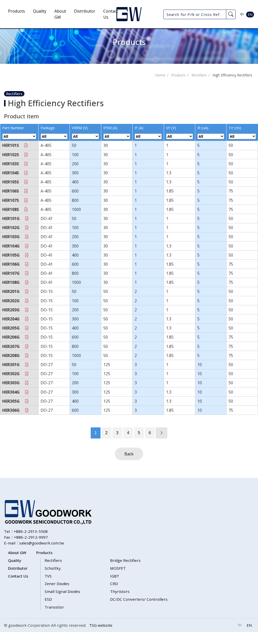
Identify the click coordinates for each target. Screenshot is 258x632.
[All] (19, 136)
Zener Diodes (57, 583)
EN (250, 14)
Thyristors (120, 591)
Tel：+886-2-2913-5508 (26, 531)
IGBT (114, 576)
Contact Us (110, 14)
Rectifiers (199, 75)
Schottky (53, 568)
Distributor (84, 11)
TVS (48, 576)
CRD (114, 583)
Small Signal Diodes (62, 591)
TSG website (100, 625)
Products (16, 11)
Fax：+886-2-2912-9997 (26, 537)
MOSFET (118, 568)
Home (160, 75)
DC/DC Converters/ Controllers (139, 599)
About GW (60, 14)
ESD (48, 599)
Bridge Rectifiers (125, 560)
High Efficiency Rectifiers (232, 75)
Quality (39, 11)
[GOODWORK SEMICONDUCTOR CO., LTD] (129, 14)
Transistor (54, 607)
